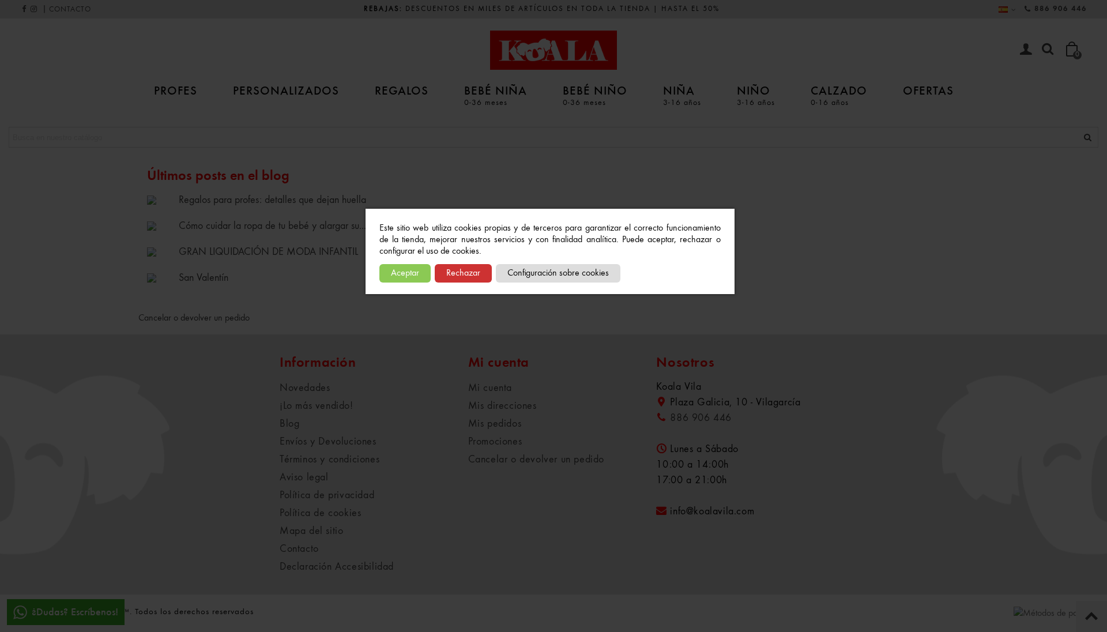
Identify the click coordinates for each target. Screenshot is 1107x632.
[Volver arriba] (1091, 616)
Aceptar (405, 273)
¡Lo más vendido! (316, 406)
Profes (175, 89)
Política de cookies (320, 513)
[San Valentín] (160, 277)
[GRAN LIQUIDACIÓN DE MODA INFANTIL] (160, 251)
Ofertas (928, 89)
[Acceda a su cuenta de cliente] (1026, 50)
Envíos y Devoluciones (328, 442)
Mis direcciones (502, 406)
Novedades (305, 388)
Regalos (401, 89)
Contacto (299, 549)
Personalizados (286, 89)
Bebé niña (495, 94)
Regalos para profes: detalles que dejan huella (272, 200)
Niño (756, 94)
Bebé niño (595, 94)
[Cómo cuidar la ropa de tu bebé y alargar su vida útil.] (160, 225)
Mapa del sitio (311, 531)
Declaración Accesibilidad (337, 567)
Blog (289, 424)
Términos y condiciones (329, 459)
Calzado (839, 94)
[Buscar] (1047, 49)
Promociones (495, 442)
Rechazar (463, 273)
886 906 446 (1060, 9)
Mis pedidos (495, 424)
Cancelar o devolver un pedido (194, 318)
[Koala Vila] (553, 50)
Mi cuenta (490, 388)
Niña (682, 94)
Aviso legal (304, 477)
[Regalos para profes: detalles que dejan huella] (160, 199)
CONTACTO (70, 9)
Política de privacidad (327, 495)
